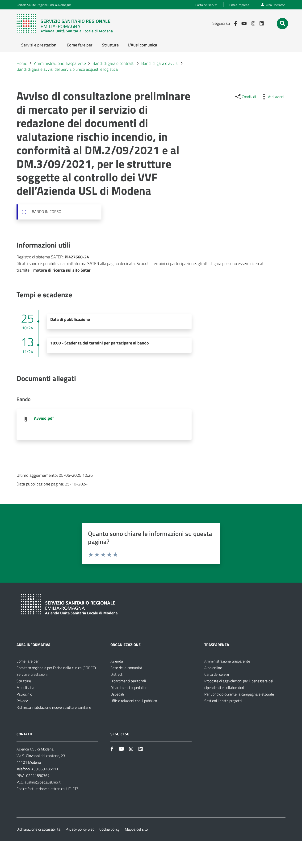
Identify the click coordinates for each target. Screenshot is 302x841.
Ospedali (117, 694)
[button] (282, 23)
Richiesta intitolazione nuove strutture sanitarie (54, 707)
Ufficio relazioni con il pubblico (133, 701)
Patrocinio (24, 694)
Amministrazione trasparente (227, 661)
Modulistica (25, 687)
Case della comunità (126, 668)
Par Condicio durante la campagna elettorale (239, 694)
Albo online (213, 668)
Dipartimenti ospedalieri (128, 687)
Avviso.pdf (44, 418)
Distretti (116, 674)
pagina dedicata (121, 263)
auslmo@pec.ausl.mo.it (43, 782)
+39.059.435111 (44, 769)
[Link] (65, 23)
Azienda (116, 661)
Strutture (24, 681)
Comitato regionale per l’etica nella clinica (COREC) (56, 668)
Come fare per (27, 661)
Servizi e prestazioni (32, 674)
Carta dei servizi (216, 674)
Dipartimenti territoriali (128, 681)
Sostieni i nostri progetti (223, 701)
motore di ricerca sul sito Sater (62, 270)
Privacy (22, 701)
